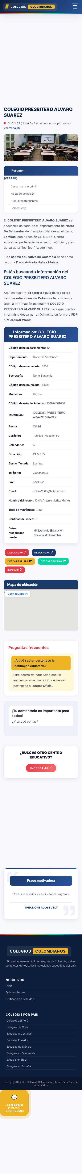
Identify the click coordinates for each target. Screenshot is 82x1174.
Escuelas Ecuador (17, 1040)
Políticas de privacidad (20, 999)
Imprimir (13, 570)
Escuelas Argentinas (18, 1033)
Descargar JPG (17, 561)
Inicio (9, 985)
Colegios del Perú (17, 1020)
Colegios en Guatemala (20, 1053)
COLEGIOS (31, 6)
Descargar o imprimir (24, 186)
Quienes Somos (15, 992)
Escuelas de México (18, 1046)
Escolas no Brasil (16, 1059)
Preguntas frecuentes (24, 200)
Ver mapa (10, 127)
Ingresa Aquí (41, 768)
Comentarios (18, 208)
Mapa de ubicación (23, 193)
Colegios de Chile (17, 1027)
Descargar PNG (51, 561)
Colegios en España (18, 1066)
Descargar (15, 552)
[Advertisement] (41, 58)
